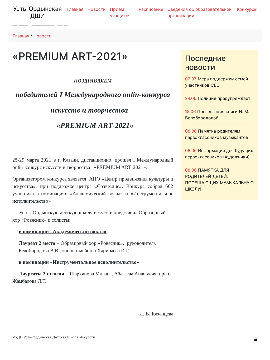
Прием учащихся (120, 12)
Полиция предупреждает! (225, 98)
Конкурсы (247, 9)
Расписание (151, 9)
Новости (97, 9)
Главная (75, 9)
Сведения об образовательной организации (199, 12)
